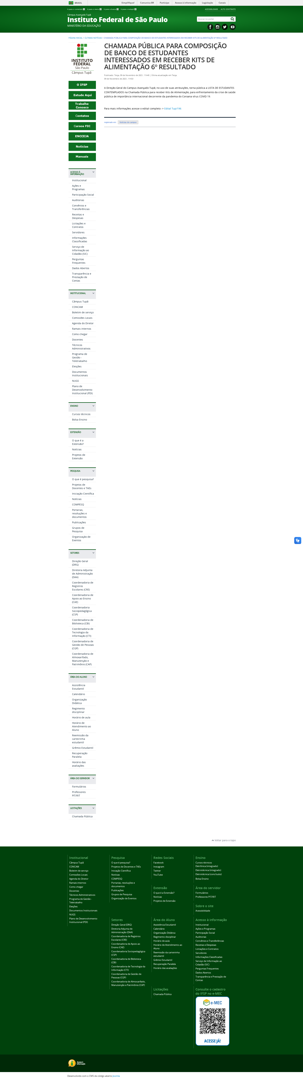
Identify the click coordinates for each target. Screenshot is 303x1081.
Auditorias (78, 200)
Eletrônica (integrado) (207, 866)
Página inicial (76, 38)
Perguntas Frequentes (78, 261)
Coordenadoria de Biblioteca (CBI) (82, 621)
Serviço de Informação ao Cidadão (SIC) (80, 250)
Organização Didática (79, 701)
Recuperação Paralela (79, 755)
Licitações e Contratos (79, 225)
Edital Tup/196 (172, 108)
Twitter (157, 870)
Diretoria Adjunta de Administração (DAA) (82, 573)
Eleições (77, 366)
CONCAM (77, 307)
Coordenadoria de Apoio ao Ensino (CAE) (82, 598)
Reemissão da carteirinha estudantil (80, 739)
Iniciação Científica (83, 493)
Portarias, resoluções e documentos (79, 513)
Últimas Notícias (93, 38)
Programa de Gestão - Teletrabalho (79, 357)
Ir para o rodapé (128, 9)
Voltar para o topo (225, 840)
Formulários (79, 786)
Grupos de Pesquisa (78, 529)
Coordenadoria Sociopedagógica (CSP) (82, 611)
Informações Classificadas (79, 239)
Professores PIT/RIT (79, 793)
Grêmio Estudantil (82, 747)
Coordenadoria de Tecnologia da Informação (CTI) (82, 632)
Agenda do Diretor (83, 323)
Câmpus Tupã (80, 301)
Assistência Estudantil (78, 686)
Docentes (77, 339)
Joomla (116, 1076)
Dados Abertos (80, 268)
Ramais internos (81, 328)
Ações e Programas (78, 187)
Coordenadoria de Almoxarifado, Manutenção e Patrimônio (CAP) (82, 659)
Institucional (79, 180)
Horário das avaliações (79, 763)
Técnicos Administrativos (81, 346)
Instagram (158, 866)
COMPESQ (78, 504)
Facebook (158, 862)
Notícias (77, 449)
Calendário (78, 694)
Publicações (79, 522)
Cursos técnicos (81, 414)
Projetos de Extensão (78, 456)
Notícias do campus (128, 122)
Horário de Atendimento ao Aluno (81, 726)
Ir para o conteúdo (76, 9)
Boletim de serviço (83, 312)
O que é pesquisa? (83, 479)
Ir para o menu (94, 9)
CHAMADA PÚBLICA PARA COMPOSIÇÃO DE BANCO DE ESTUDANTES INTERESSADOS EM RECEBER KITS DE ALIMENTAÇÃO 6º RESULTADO (165, 56)
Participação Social (83, 194)
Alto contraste (228, 9)
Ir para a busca (111, 9)
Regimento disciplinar (78, 710)
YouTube (158, 874)
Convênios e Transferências (81, 207)
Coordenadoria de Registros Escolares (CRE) (82, 586)
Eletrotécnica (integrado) (208, 870)
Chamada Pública (82, 816)
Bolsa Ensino (79, 419)
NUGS (75, 380)
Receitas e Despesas (78, 216)
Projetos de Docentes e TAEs (81, 486)
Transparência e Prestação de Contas (81, 277)
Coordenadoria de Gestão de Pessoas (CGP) (83, 645)
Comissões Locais (82, 317)
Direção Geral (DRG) (121, 924)
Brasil (78, 2)
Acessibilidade (211, 9)
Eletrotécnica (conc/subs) (209, 874)
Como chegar (79, 334)
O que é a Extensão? (78, 442)
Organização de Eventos (123, 898)
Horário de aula (81, 717)
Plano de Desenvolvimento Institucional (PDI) (82, 390)
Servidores (78, 232)
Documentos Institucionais (80, 373)
